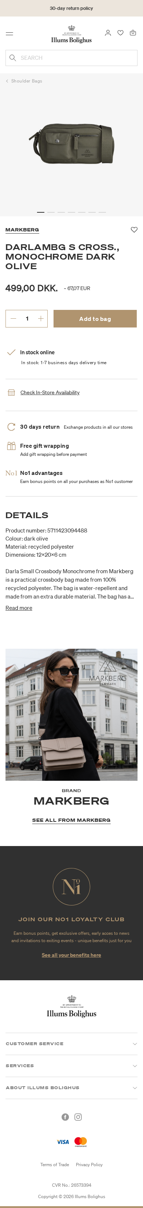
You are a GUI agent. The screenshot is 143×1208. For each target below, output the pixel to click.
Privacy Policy (89, 1164)
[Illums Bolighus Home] (71, 33)
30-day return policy (71, 8)
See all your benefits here (71, 954)
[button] (41, 212)
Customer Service (34, 1044)
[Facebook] (65, 1117)
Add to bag (95, 318)
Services (20, 1066)
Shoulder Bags (27, 81)
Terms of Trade (54, 1164)
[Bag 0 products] (133, 32)
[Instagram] (78, 1117)
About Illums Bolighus (43, 1088)
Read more (19, 607)
